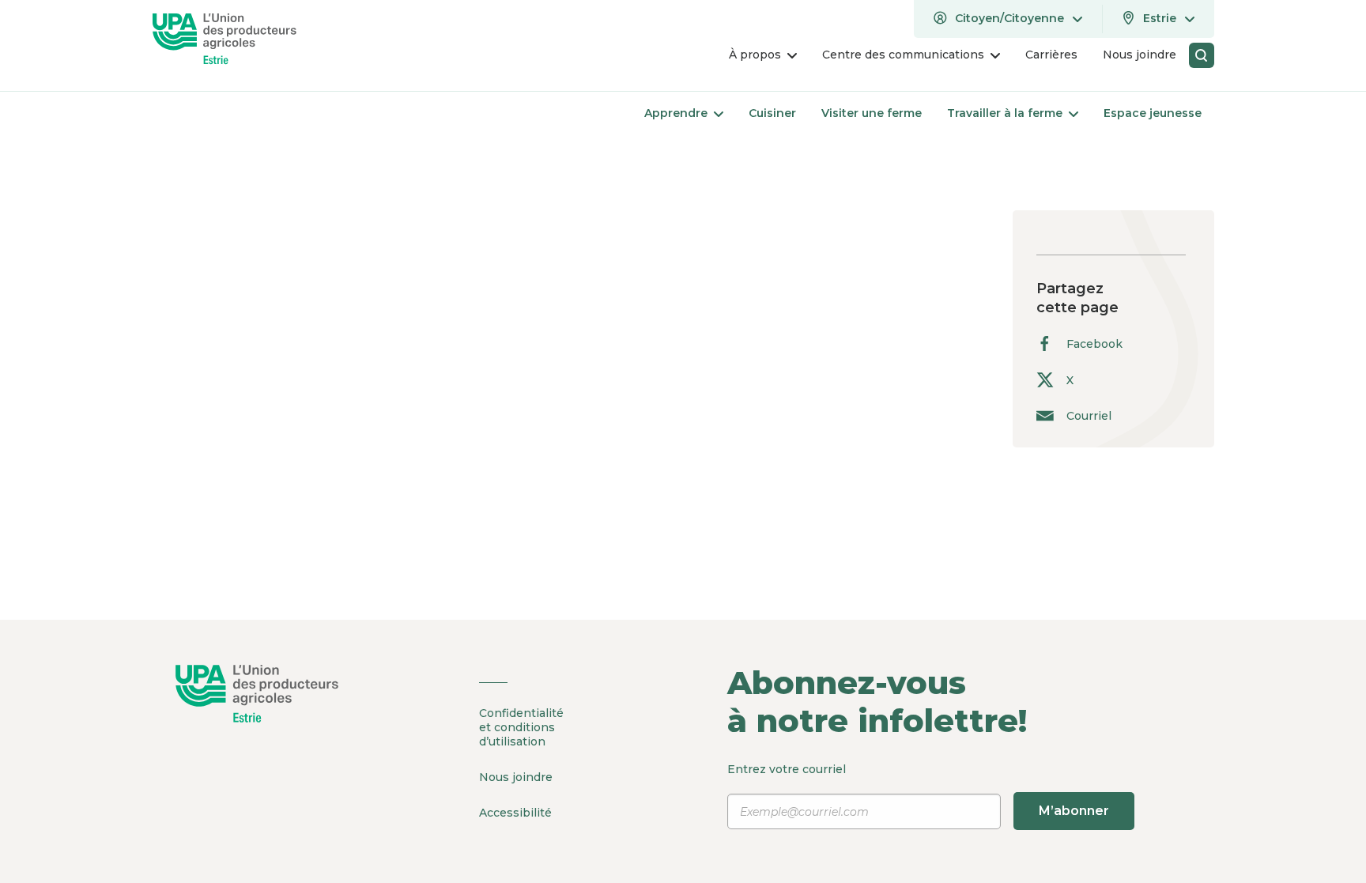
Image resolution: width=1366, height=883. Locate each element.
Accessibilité (515, 813)
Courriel (1088, 415)
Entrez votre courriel (918, 790)
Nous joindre (516, 777)
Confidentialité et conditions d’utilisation (521, 727)
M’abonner (1074, 810)
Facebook (1094, 344)
